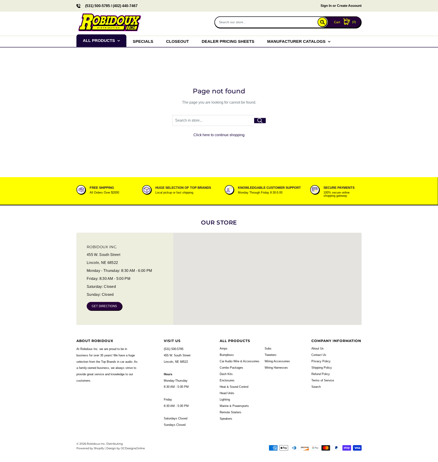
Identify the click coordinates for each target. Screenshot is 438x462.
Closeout (177, 41)
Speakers (226, 418)
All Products (99, 40)
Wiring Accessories (277, 361)
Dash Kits (226, 374)
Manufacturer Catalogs (296, 41)
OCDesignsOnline (133, 448)
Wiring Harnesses (276, 367)
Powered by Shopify (90, 448)
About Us (317, 348)
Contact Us (318, 355)
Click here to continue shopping (219, 135)
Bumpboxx (227, 355)
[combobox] (267, 22)
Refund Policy (320, 374)
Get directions (104, 306)
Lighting (225, 399)
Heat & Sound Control (234, 386)
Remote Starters (230, 412)
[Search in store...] (260, 120)
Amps (223, 348)
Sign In (326, 6)
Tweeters (270, 355)
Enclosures (227, 380)
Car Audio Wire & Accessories (239, 361)
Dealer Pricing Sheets (228, 41)
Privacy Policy (321, 361)
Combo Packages (231, 367)
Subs (268, 348)
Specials (143, 41)
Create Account (349, 6)
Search (316, 386)
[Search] (322, 22)
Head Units (227, 393)
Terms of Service (322, 380)
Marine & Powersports (234, 406)
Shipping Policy (321, 367)
